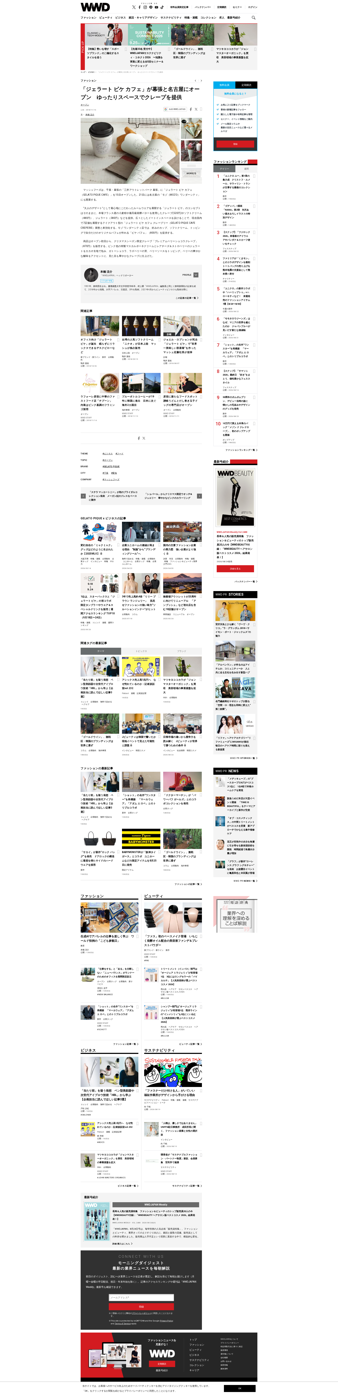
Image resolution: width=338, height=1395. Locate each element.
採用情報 (224, 1365)
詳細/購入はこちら (121, 1244)
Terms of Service (123, 1324)
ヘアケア (85, 704)
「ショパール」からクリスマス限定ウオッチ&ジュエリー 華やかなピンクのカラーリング (168, 496)
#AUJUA (165, 998)
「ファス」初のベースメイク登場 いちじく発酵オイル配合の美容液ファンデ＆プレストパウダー (171, 941)
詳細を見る (235, 568)
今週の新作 (227, 309)
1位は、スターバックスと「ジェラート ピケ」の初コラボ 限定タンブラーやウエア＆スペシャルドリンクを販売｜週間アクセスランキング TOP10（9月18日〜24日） (98, 607)
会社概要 (224, 1358)
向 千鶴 (147, 1107)
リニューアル (179, 614)
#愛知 (114, 473)
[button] (254, 18)
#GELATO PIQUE (111, 466)
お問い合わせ (226, 1361)
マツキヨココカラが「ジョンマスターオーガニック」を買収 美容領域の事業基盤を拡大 (179, 686)
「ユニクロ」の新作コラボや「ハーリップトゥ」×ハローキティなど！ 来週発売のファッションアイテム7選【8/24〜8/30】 (236, 296)
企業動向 (177, 410)
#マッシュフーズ (111, 479)
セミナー (237, 7)
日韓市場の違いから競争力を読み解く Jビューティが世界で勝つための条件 (180, 741)
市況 (171, 559)
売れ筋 (164, 989)
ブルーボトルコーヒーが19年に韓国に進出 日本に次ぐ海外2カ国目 (139, 400)
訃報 (165, 357)
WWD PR (242, 758)
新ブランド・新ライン (90, 357)
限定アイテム (128, 870)
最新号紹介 (233, 17)
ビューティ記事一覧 (189, 1044)
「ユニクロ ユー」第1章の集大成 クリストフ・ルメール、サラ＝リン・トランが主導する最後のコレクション (236, 184)
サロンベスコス (185, 989)
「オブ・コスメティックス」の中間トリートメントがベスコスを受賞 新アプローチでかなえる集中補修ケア (241, 826)
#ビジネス (108, 453)
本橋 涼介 (89, 114)
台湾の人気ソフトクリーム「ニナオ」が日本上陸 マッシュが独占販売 (139, 343)
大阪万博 (84, 559)
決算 (165, 559)
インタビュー (96, 561)
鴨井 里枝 (85, 363)
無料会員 (224, 85)
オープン (85, 105)
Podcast (125, 693)
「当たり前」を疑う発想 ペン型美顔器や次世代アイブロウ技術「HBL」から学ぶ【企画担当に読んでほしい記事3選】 (97, 688)
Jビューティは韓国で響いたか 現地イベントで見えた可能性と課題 (139, 741)
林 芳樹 (100, 1136)
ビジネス (120, 17)
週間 (246, 168)
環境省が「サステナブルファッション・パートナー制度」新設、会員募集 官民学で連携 (179, 1158)
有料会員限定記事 (179, 7)
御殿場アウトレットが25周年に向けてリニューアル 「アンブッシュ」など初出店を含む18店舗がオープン (179, 603)
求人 (221, 17)
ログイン (252, 7)
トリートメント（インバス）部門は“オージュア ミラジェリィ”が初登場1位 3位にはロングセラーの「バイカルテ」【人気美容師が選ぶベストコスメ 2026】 (179, 977)
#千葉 (105, 473)
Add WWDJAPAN (177, 109)
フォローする (107, 281)
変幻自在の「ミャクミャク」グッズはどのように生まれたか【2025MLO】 (97, 549)
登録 (235, 144)
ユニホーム (128, 561)
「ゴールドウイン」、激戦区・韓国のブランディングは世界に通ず (189, 53)
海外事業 (126, 410)
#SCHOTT (102, 1029)
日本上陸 (126, 353)
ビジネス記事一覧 (127, 1186)
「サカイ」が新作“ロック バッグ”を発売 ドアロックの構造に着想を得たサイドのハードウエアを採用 (98, 858)
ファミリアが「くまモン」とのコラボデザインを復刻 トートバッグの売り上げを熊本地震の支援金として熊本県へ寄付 (237, 266)
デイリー (224, 168)
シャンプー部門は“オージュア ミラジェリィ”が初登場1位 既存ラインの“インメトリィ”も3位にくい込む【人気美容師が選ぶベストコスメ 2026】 (179, 1014)
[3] (191, 173)
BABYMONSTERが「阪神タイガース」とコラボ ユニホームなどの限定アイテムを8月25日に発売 (139, 858)
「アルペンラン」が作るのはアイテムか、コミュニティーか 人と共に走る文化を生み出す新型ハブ (232, 668)
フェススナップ (229, 249)
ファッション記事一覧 (124, 1044)
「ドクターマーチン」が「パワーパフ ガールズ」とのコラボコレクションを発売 (179, 799)
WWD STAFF (86, 418)
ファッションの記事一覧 (187, 884)
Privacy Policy (166, 1321)
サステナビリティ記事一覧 (186, 1186)
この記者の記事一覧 (186, 298)
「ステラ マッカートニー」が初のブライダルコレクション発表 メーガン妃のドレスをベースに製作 (113, 496)
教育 (82, 946)
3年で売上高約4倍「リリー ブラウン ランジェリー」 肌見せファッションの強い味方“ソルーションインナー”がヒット (139, 603)
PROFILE (187, 275)
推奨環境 (224, 1350)
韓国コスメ (140, 750)
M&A (165, 697)
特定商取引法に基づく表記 (232, 1347)
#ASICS (100, 1142)
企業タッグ (140, 561)
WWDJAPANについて (229, 1339)
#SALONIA (86, 1115)
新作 (104, 357)
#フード (120, 453)
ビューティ (105, 17)
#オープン (108, 460)
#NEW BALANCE (105, 994)
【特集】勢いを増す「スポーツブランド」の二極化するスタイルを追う (103, 53)
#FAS (146, 960)
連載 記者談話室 (138, 693)
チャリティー (228, 279)
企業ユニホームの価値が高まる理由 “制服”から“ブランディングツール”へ (138, 549)
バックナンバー (203, 7)
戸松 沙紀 (85, 1108)
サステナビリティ (171, 17)
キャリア (194, 1370)
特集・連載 (191, 17)
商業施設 (167, 614)
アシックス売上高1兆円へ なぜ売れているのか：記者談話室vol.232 (139, 684)
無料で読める (128, 559)
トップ (193, 1339)
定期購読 (221, 7)
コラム (135, 614)
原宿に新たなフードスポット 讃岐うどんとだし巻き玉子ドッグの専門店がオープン (181, 400)
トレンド (96, 623)
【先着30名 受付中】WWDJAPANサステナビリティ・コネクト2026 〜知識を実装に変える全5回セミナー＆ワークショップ (147, 57)
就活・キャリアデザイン (143, 17)
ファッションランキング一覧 (240, 450)
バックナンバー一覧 (245, 581)
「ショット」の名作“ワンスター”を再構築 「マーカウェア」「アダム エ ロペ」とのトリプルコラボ (139, 801)
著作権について (227, 1354)
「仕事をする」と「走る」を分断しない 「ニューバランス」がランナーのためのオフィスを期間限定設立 (115, 973)
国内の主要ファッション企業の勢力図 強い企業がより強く (179, 549)
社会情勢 (181, 750)
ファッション (88, 17)
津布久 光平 (102, 988)
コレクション (208, 17)
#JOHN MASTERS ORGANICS (111, 1178)
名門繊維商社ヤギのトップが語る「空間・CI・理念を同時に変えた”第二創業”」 (233, 705)
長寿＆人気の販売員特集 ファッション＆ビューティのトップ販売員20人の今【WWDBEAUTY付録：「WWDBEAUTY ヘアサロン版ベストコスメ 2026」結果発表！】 (153, 1215)
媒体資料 (224, 1369)
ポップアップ (228, 440)
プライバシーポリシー (141, 1313)
